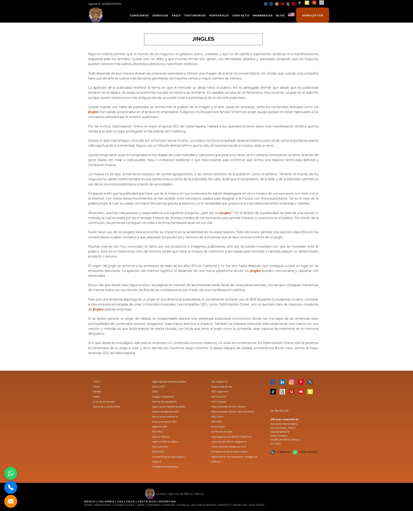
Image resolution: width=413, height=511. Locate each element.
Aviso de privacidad (104, 401)
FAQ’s (176, 15)
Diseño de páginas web (165, 411)
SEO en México (160, 436)
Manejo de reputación (164, 401)
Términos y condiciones (106, 406)
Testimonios (195, 15)
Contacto (240, 15)
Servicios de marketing (165, 416)
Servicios (160, 15)
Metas (96, 396)
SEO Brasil (158, 451)
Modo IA (156, 461)
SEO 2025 (216, 421)
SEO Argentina (219, 391)
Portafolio (219, 15)
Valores (97, 391)
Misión (96, 381)
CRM (154, 391)
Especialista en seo (221, 386)
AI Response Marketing (165, 466)
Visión (96, 386)
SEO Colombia (160, 446)
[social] (265, 4)
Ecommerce (218, 426)
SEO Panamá (218, 396)
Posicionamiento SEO (164, 421)
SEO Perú (157, 431)
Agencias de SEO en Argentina (229, 441)
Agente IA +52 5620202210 (105, 3)
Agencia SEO (159, 426)
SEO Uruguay (219, 401)
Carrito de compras (221, 431)
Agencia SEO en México (165, 441)
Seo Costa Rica (219, 381)
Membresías (263, 15)
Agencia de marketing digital (168, 406)
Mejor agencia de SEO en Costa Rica (231, 436)
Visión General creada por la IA (228, 446)
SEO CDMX (217, 416)
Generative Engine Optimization (229, 451)
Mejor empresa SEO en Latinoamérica (232, 411)
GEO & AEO (158, 386)
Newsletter (312, 15)
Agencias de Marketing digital (169, 381)
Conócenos (139, 15)
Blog (280, 15)
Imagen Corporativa (163, 396)
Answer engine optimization (168, 456)
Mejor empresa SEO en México (228, 406)
